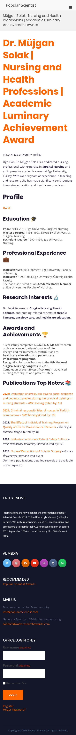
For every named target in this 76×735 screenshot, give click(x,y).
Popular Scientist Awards (19, 584)
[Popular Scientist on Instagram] (44, 563)
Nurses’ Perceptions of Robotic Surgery (36, 451)
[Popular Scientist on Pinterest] (16, 563)
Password (16, 665)
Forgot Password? (14, 709)
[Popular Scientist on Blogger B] (25, 563)
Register (8, 706)
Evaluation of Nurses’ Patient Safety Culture (39, 439)
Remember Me (16, 683)
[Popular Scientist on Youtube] (35, 563)
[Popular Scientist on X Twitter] (7, 563)
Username (17, 647)
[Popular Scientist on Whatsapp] (62, 563)
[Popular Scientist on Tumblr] (53, 563)
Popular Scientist (21, 5)
